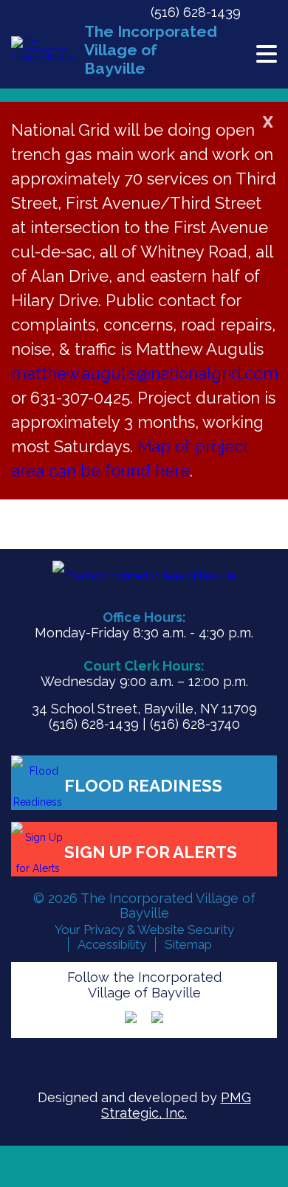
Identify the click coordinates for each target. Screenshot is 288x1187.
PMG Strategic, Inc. (176, 1105)
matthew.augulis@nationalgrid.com (144, 373)
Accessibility (112, 944)
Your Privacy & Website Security (144, 929)
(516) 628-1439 (196, 12)
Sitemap (188, 944)
